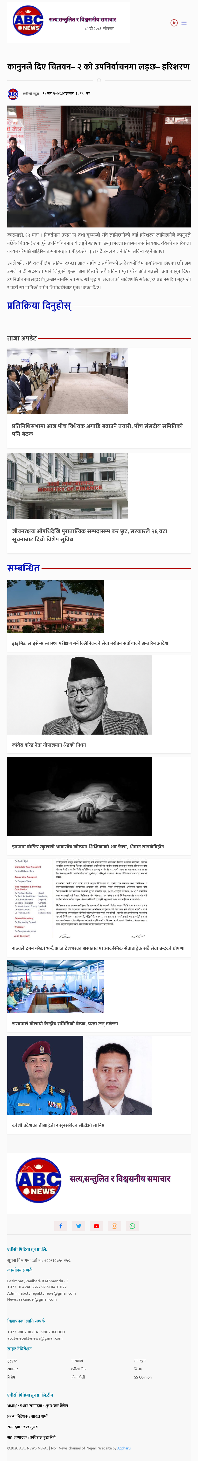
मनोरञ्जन (140, 1361)
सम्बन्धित (23, 568)
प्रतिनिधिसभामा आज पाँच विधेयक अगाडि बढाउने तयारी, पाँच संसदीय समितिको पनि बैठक (97, 430)
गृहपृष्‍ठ (12, 1361)
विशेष (11, 1377)
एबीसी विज (78, 1369)
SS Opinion (143, 1377)
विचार (138, 1369)
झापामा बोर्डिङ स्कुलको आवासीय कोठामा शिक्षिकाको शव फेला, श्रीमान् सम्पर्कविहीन (88, 847)
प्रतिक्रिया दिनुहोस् (39, 306)
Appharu (124, 1448)
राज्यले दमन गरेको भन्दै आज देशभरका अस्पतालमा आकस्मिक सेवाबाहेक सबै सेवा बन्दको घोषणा (98, 949)
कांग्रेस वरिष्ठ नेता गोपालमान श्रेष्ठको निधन (49, 745)
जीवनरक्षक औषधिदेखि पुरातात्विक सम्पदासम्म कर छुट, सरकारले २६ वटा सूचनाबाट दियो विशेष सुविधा (89, 535)
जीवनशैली (78, 1377)
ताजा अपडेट (22, 338)
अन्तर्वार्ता (77, 1361)
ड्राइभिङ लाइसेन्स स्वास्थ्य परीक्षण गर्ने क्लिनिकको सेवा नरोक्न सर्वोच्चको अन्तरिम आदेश (90, 643)
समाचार (12, 1369)
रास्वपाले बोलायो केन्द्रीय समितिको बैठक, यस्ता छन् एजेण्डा (65, 1024)
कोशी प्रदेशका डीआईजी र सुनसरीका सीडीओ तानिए (58, 1125)
